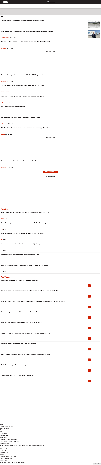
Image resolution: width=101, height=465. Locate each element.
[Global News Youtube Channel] (60, 410)
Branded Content (5, 428)
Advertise (3, 454)
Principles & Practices (6, 426)
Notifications (4, 435)
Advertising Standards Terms (8, 456)
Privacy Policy (4, 449)
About (2, 424)
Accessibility (3, 460)
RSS (1, 432)
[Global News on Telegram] (60, 422)
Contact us (3, 430)
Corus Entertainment (6, 458)
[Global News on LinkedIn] (12, 422)
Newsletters (3, 434)
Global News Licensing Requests (9, 441)
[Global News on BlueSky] (84, 422)
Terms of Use (4, 452)
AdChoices (97, 463)
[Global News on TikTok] (36, 422)
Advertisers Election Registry (8, 439)
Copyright (3, 451)
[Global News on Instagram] (84, 410)
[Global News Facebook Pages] (12, 410)
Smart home (3, 437)
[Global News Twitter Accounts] (36, 410)
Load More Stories (50, 172)
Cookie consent (4, 443)
